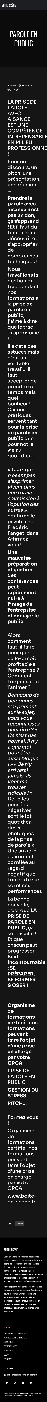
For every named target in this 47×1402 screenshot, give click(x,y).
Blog (6, 1355)
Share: (10, 1224)
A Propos (9, 1350)
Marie (13, 85)
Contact (8, 1359)
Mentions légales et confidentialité (23, 1395)
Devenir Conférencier (15, 1333)
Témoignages (10, 1346)
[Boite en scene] (9, 5)
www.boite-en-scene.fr (22, 1199)
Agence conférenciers (15, 1338)
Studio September (33, 1393)
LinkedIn (20, 1224)
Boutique (8, 1342)
